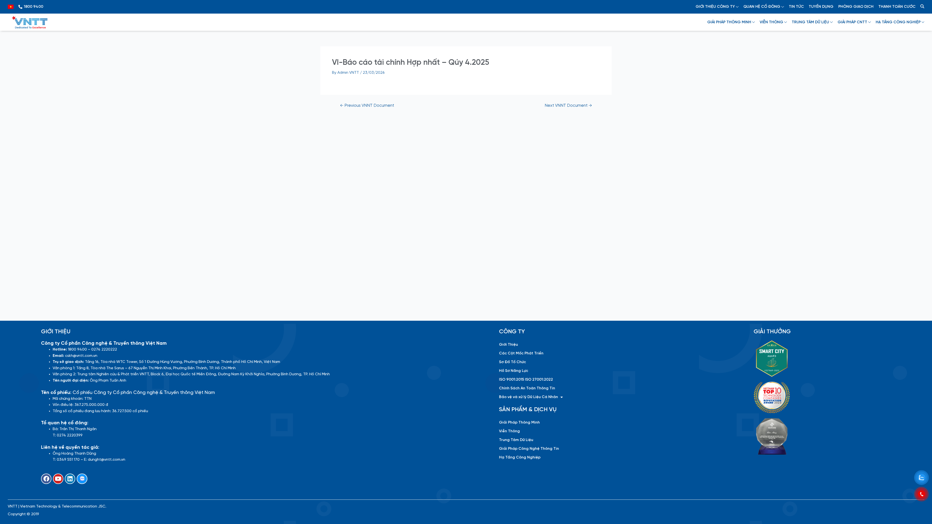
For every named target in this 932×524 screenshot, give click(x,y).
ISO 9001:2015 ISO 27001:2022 (526, 379)
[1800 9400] (20, 7)
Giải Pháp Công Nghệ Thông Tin (529, 449)
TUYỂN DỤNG (821, 7)
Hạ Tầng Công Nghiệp (520, 457)
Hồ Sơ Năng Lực (513, 371)
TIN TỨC (796, 7)
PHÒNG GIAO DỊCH (856, 7)
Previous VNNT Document (367, 106)
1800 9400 (33, 7)
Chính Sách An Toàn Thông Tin (527, 388)
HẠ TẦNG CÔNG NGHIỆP (898, 22)
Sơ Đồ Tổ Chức (512, 362)
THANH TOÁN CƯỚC (896, 7)
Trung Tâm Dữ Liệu (516, 440)
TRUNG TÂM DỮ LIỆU (810, 22)
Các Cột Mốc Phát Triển (521, 353)
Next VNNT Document (568, 106)
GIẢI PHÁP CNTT (852, 22)
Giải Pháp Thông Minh (519, 422)
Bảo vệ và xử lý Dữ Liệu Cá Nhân (528, 397)
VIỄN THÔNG (771, 22)
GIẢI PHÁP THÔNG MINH (729, 22)
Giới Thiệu (508, 345)
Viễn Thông (509, 431)
